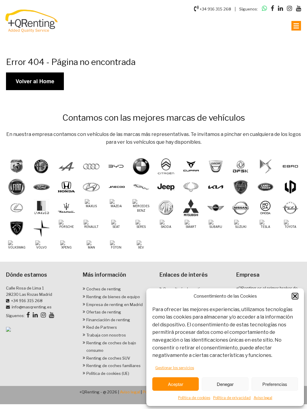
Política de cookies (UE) (107, 373)
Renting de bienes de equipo (113, 296)
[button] (295, 296)
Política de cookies (194, 398)
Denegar (225, 384)
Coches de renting (103, 289)
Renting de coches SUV (108, 358)
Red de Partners (101, 327)
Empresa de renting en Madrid (114, 304)
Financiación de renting (108, 319)
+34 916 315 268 (215, 9)
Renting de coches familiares (113, 365)
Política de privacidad (232, 398)
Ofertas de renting (103, 312)
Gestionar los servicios (174, 368)
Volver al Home (35, 81)
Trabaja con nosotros (106, 335)
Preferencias (274, 384)
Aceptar (175, 384)
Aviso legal (263, 398)
